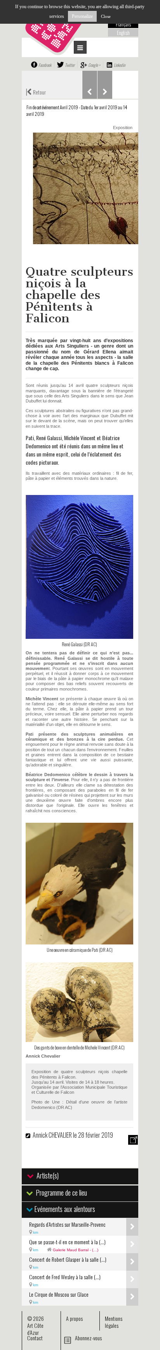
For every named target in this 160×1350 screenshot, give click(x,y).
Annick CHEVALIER (52, 1135)
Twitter (70, 65)
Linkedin (119, 65)
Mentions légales (113, 1321)
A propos (74, 1318)
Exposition (122, 127)
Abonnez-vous (88, 1338)
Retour (36, 91)
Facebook (44, 65)
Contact (35, 1338)
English (123, 33)
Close (106, 16)
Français (123, 24)
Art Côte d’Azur (35, 1328)
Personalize (82, 16)
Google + (94, 65)
